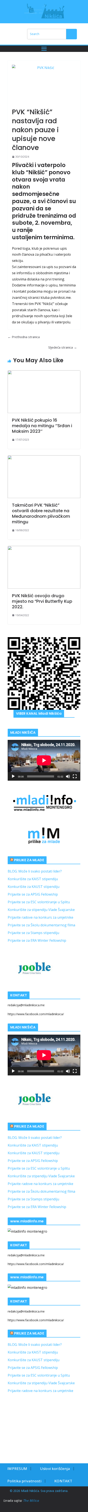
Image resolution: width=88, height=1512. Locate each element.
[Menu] (44, 48)
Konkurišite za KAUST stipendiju (33, 886)
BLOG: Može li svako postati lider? (35, 871)
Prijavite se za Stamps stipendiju (33, 932)
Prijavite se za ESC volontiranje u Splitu (39, 902)
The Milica (31, 1500)
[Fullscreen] (75, 776)
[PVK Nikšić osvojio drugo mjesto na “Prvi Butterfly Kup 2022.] (44, 567)
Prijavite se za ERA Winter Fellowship (37, 940)
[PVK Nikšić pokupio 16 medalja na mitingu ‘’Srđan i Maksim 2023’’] (44, 391)
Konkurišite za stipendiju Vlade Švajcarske (41, 909)
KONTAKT (63, 1480)
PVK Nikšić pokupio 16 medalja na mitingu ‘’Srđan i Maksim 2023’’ (42, 425)
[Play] (13, 776)
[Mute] (68, 776)
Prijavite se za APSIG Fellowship (33, 894)
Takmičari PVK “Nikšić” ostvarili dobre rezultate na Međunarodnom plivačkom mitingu (41, 513)
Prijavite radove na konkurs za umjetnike (40, 917)
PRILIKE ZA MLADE (29, 860)
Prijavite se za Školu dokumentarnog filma (41, 925)
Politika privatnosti (24, 1480)
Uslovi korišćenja (55, 1468)
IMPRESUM (17, 1468)
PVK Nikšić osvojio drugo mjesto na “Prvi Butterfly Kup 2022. (42, 601)
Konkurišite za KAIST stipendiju (33, 879)
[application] (44, 760)
